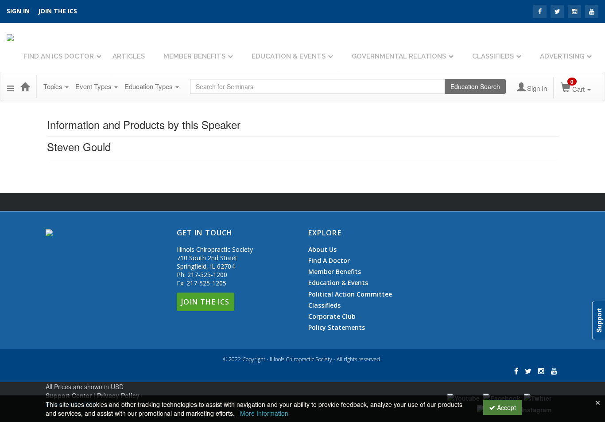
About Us (322, 250)
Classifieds (493, 56)
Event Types (94, 86)
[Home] (25, 86)
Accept (505, 407)
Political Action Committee (350, 294)
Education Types (149, 86)
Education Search (475, 86)
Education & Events (289, 56)
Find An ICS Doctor (58, 56)
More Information (264, 413)
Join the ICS (57, 11)
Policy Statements (336, 327)
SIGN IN (18, 11)
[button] (10, 86)
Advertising (562, 56)
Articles (128, 56)
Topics (53, 86)
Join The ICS (205, 302)
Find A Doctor (329, 261)
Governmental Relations (399, 56)
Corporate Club (332, 316)
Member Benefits (194, 56)
